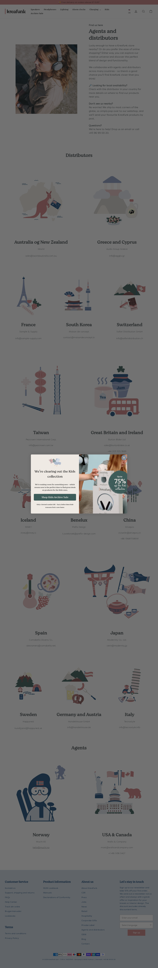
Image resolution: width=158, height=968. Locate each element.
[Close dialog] (124, 457)
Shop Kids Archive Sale (55, 497)
